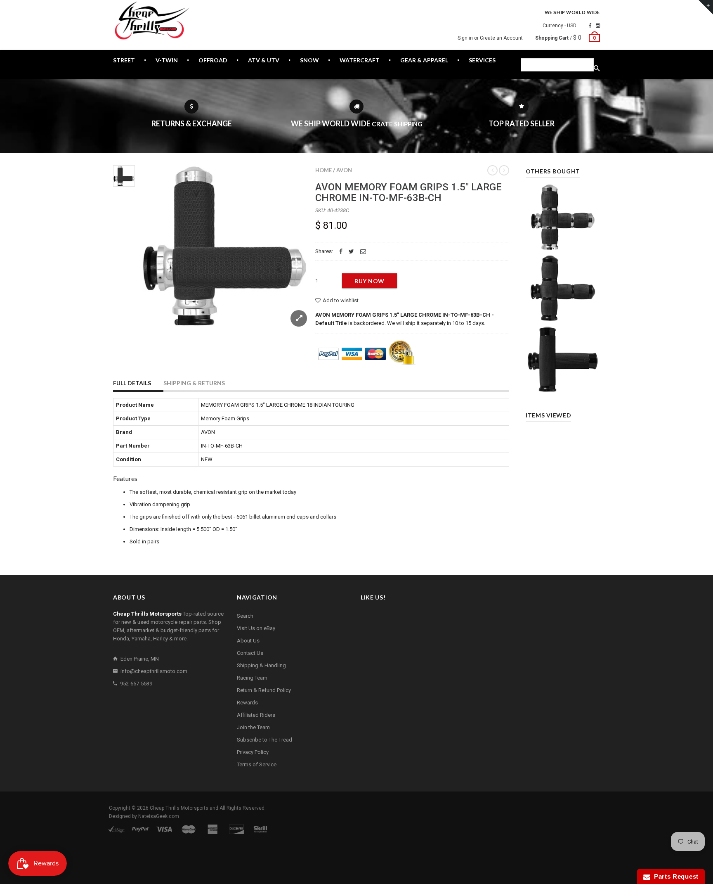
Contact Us (250, 653)
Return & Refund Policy (264, 690)
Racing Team (252, 678)
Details (565, 241)
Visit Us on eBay (256, 628)
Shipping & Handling (261, 665)
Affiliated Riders (256, 715)
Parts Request (674, 876)
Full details (132, 382)
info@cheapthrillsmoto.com (153, 671)
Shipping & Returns (194, 382)
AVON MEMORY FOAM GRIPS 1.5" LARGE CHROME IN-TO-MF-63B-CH (408, 192)
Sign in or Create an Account (490, 38)
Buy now (369, 280)
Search (245, 616)
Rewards (247, 702)
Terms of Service (256, 764)
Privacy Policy (253, 752)
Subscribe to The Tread (264, 740)
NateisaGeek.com (158, 816)
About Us (248, 641)
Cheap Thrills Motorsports (179, 808)
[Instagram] (598, 26)
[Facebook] (590, 26)
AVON (344, 170)
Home (323, 170)
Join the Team (253, 727)
